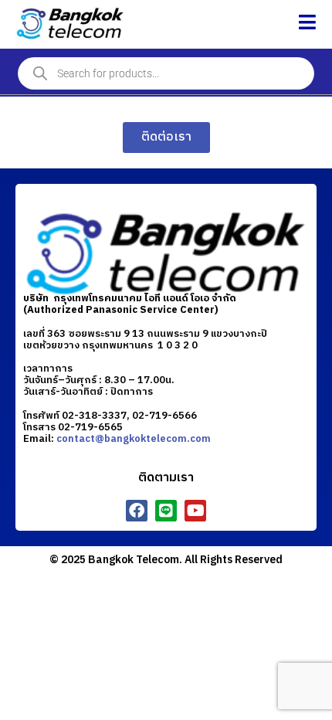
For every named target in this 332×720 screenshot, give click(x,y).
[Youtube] (195, 510)
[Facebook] (136, 510)
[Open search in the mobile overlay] (166, 73)
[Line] (166, 510)
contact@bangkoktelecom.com (133, 438)
